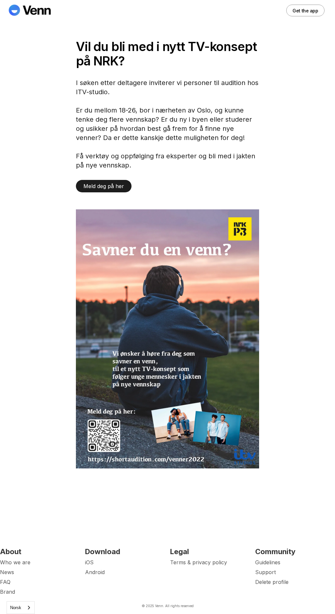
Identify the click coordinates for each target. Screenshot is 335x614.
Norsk (15, 607)
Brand (7, 591)
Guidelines (267, 562)
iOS (89, 562)
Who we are (15, 562)
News (7, 572)
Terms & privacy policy (198, 562)
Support (265, 572)
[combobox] (21, 607)
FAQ (5, 582)
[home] (33, 10)
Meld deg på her (103, 186)
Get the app (305, 10)
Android (95, 572)
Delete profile (272, 582)
